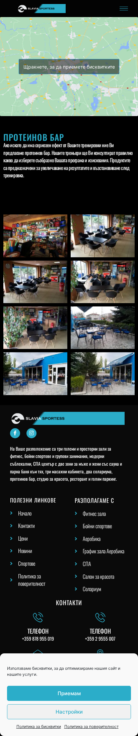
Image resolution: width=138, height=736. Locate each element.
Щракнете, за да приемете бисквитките (69, 67)
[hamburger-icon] (123, 8)
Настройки (69, 712)
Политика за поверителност (91, 726)
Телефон (38, 631)
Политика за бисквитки (38, 726)
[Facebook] (15, 433)
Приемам (69, 693)
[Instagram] (31, 433)
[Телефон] (38, 617)
